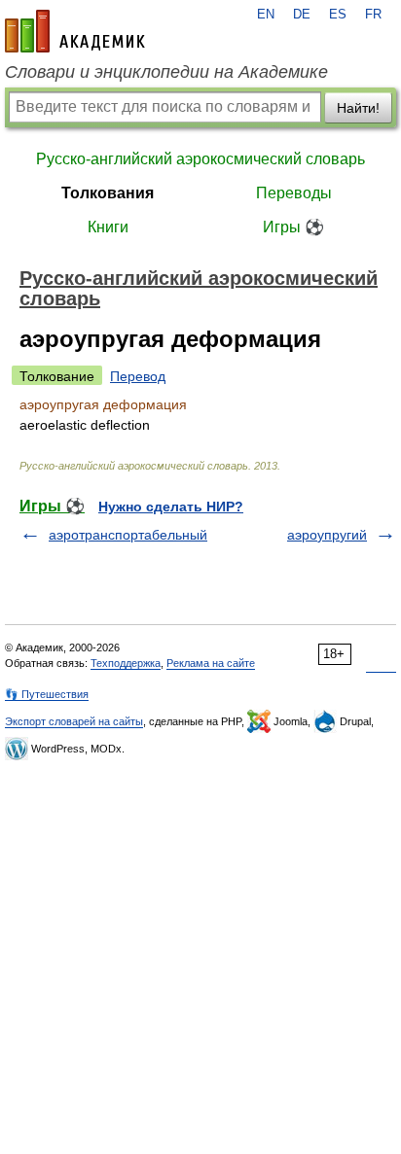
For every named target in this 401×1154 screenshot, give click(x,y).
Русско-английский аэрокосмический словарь (200, 159)
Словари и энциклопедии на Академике (166, 72)
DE (301, 14)
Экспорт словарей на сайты (74, 721)
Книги (108, 227)
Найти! (358, 108)
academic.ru (75, 31)
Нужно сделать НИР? (170, 506)
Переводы (294, 193)
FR (373, 14)
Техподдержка (126, 663)
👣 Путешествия (47, 694)
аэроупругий (327, 534)
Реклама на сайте (210, 663)
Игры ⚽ (293, 227)
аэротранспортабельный (128, 534)
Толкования (107, 193)
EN (265, 14)
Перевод (137, 376)
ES (337, 14)
